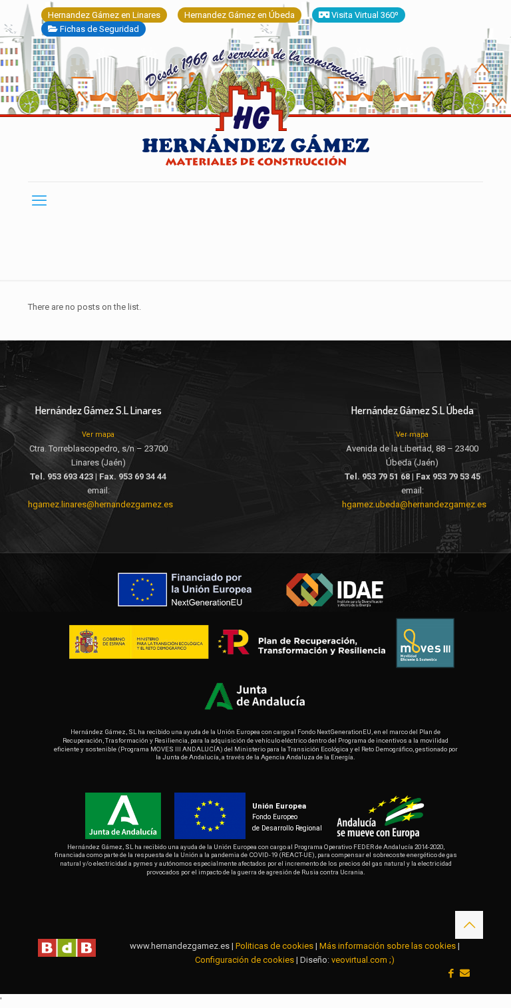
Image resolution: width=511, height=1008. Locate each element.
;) (392, 960)
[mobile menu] (39, 200)
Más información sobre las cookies (387, 946)
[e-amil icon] (465, 973)
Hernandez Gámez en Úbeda (239, 15)
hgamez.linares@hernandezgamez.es (100, 504)
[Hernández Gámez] (255, 113)
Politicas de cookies (274, 946)
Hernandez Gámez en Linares (104, 15)
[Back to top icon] (469, 925)
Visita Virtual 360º (364, 15)
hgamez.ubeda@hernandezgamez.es (414, 504)
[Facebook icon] (451, 973)
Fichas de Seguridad (98, 29)
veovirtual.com (360, 960)
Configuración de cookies (244, 960)
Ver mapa (98, 434)
